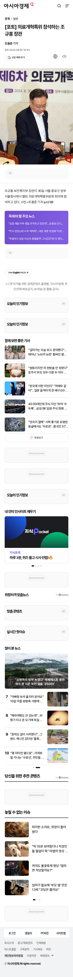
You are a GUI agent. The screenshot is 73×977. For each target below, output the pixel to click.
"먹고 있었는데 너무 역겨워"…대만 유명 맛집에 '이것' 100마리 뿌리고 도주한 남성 (36, 231)
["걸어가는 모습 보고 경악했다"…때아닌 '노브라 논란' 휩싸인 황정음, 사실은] (15, 358)
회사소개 (9, 943)
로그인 (12, 933)
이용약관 (31, 955)
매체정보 (44, 955)
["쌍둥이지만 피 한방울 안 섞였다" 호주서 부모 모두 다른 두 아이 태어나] (15, 376)
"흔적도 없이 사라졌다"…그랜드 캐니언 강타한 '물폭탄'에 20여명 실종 (26, 739)
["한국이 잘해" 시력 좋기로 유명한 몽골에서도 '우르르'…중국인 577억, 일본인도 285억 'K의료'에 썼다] (15, 430)
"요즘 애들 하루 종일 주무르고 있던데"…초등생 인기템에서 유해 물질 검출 (36, 223)
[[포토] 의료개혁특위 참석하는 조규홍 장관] (36, 116)
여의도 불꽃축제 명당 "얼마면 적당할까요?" (49, 868)
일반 (15, 18)
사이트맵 (61, 933)
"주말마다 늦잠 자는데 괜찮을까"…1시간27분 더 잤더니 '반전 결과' (36, 238)
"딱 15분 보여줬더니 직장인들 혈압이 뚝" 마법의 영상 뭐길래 (50, 849)
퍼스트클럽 (10, 949)
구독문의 (24, 949)
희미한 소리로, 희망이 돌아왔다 (49, 829)
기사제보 (37, 949)
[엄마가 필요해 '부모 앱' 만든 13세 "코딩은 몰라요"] (17, 894)
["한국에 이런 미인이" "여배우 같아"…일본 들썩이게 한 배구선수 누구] (15, 394)
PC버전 (44, 933)
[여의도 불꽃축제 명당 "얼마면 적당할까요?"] (17, 875)
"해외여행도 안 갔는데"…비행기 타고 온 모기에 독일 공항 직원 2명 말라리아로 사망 (27, 720)
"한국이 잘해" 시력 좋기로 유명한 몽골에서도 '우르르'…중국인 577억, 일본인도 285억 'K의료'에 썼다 (48, 424)
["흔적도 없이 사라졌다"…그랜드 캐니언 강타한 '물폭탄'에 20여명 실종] (57, 743)
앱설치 (28, 933)
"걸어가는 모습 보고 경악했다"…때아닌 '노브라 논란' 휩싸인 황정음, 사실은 (47, 352)
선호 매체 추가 (18, 57)
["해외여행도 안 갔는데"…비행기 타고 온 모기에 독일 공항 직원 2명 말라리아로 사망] (57, 724)
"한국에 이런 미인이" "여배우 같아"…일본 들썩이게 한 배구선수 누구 (47, 388)
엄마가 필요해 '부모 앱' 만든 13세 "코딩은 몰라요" (49, 887)
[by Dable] (62, 777)
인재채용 (41, 943)
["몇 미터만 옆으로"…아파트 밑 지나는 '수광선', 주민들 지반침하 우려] (57, 762)
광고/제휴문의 (25, 943)
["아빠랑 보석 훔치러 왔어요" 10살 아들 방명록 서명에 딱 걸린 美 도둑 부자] (57, 705)
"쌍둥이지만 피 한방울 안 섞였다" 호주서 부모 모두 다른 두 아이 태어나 (48, 370)
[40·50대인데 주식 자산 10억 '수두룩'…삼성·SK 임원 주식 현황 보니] (15, 412)
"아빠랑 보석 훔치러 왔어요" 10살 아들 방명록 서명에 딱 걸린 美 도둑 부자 (27, 701)
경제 (7, 18)
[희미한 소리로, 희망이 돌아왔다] (17, 836)
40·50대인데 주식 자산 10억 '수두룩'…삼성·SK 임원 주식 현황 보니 (47, 406)
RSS (48, 949)
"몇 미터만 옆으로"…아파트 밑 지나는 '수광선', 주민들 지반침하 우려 (27, 757)
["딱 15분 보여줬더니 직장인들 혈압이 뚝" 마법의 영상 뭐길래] (17, 855)
